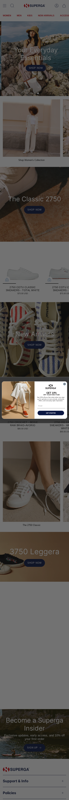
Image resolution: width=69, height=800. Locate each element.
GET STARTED (51, 413)
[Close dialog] (64, 384)
